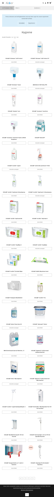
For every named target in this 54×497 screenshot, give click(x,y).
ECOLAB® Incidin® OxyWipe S (14, 245)
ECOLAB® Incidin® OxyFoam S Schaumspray (39, 192)
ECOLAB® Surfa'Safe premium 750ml (40, 165)
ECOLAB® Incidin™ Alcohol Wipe (14, 271)
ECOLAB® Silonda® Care (14, 111)
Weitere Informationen (27, 490)
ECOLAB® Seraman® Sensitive (40, 111)
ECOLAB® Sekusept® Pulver (40, 324)
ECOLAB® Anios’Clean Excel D (14, 324)
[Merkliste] (48, 3)
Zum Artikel (14, 62)
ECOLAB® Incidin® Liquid (14, 165)
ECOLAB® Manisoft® (40, 137)
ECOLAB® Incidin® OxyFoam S (40, 218)
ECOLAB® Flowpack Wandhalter (14, 297)
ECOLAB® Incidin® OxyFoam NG (14, 218)
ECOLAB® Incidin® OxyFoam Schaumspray (14, 192)
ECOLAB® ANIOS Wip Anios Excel (40, 271)
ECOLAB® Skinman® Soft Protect (14, 58)
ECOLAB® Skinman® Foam (14, 84)
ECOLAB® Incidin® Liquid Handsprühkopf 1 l (14, 406)
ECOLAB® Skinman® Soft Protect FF (40, 58)
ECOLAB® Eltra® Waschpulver (14, 378)
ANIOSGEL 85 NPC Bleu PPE (40, 84)
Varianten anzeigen (40, 62)
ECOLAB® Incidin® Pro (40, 297)
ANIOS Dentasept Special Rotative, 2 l (14, 350)
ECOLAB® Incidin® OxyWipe (40, 245)
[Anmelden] (45, 3)
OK (27, 494)
